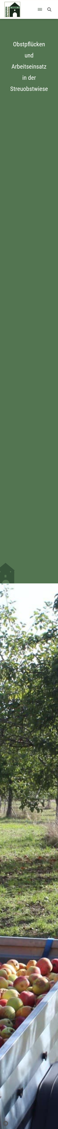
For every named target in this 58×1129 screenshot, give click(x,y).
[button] (49, 9)
